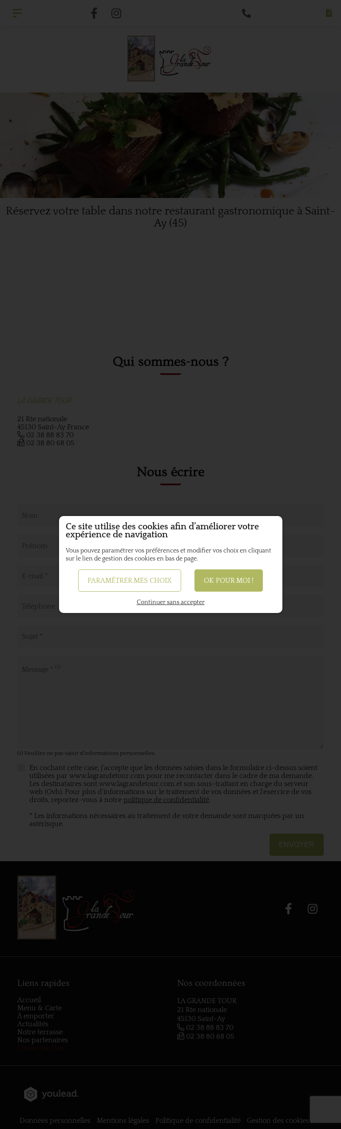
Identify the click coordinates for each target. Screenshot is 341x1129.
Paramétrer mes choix (129, 581)
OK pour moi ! (229, 581)
